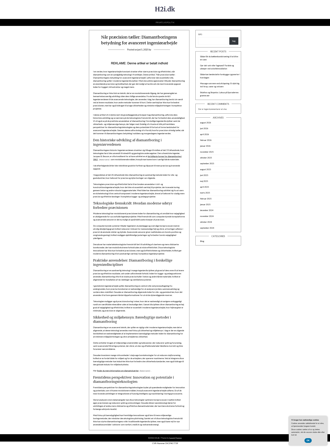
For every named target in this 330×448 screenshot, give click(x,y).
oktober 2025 (206, 157)
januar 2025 (205, 204)
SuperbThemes (175, 438)
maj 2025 (204, 181)
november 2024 (207, 216)
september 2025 (207, 163)
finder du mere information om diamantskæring (118, 370)
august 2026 (205, 122)
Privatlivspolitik (165, 22)
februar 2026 (206, 140)
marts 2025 (205, 193)
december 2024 (206, 210)
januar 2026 (205, 146)
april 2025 (204, 187)
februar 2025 (206, 198)
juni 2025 (204, 175)
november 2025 (207, 152)
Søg (200, 34)
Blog (202, 241)
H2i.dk (165, 9)
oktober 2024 (206, 222)
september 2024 (207, 228)
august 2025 (205, 169)
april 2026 (204, 134)
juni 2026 (204, 128)
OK (308, 440)
